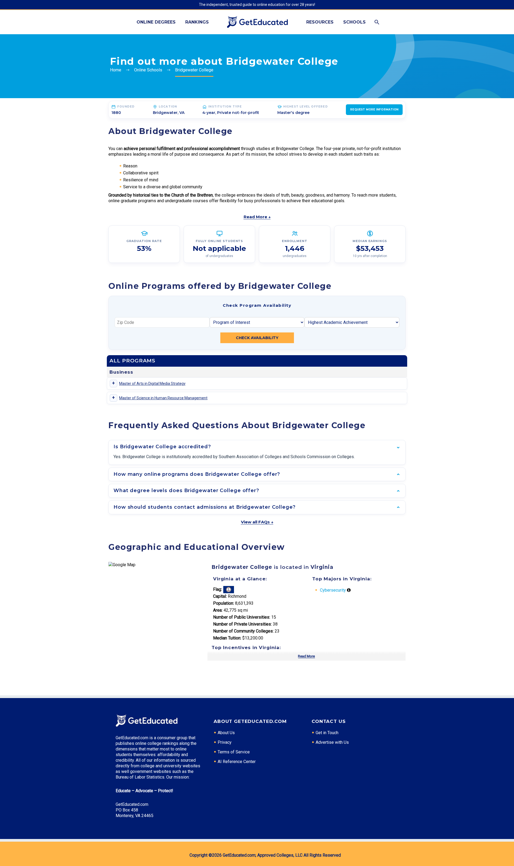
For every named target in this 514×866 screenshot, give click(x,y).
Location (168, 106)
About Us (226, 732)
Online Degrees (156, 22)
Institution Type (225, 106)
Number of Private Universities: (242, 624)
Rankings (197, 22)
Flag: (217, 589)
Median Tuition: (227, 638)
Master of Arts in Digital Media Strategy (152, 383)
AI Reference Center (237, 761)
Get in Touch (327, 732)
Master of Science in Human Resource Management (163, 398)
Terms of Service (234, 751)
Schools (354, 22)
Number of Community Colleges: (243, 631)
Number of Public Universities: (241, 617)
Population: (223, 603)
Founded (126, 106)
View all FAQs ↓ (257, 521)
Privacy (225, 742)
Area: (217, 610)
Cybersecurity (333, 590)
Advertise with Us (332, 742)
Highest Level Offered (305, 106)
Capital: (220, 596)
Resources (320, 22)
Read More (306, 656)
